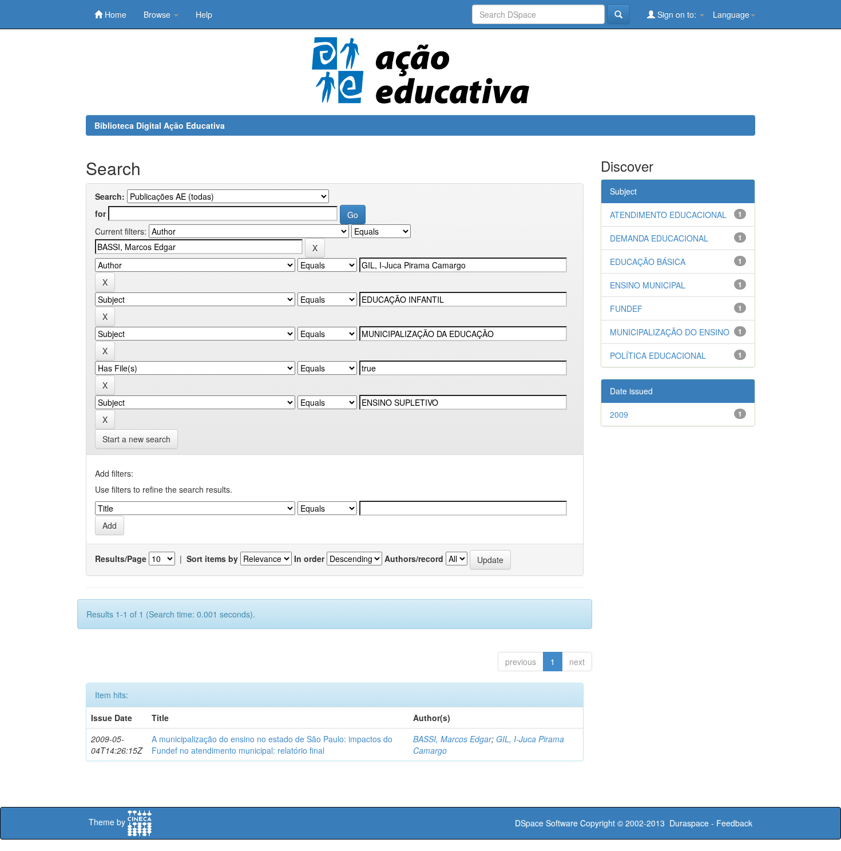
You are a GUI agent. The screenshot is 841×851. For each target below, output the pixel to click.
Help (204, 14)
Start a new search (136, 439)
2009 (619, 414)
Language (731, 14)
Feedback (734, 823)
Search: (110, 196)
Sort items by (212, 558)
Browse (158, 14)
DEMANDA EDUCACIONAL (659, 238)
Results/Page (120, 558)
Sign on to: (677, 14)
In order (309, 558)
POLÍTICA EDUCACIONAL (658, 355)
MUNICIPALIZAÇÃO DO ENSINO (669, 332)
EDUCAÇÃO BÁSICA (647, 261)
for (100, 213)
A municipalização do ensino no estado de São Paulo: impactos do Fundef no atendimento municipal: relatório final (272, 744)
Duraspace (689, 823)
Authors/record (413, 558)
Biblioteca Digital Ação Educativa (159, 125)
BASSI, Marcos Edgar (452, 739)
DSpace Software (546, 823)
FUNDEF (626, 308)
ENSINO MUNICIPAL (647, 285)
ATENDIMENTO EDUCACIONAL (668, 214)
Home (114, 14)
